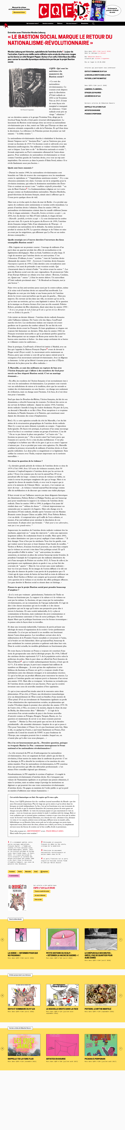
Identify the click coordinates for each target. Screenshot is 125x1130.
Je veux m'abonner (40, 895)
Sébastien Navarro (94, 56)
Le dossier (102, 53)
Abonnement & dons (19, 12)
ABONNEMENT (34, 831)
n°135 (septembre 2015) (103, 1011)
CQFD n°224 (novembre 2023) (26, 1061)
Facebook (12, 871)
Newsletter (84, 23)
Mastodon (28, 871)
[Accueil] (62, 11)
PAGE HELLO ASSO (54, 831)
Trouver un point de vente (42, 891)
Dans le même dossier (15, 919)
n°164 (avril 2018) (44, 888)
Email (35, 871)
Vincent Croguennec (102, 58)
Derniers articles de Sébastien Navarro (20, 1028)
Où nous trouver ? (71, 23)
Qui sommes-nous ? (33, 23)
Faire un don (38, 899)
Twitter (20, 871)
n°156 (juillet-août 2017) (66, 1061)
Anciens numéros (48, 23)
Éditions (59, 23)
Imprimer (45, 871)
